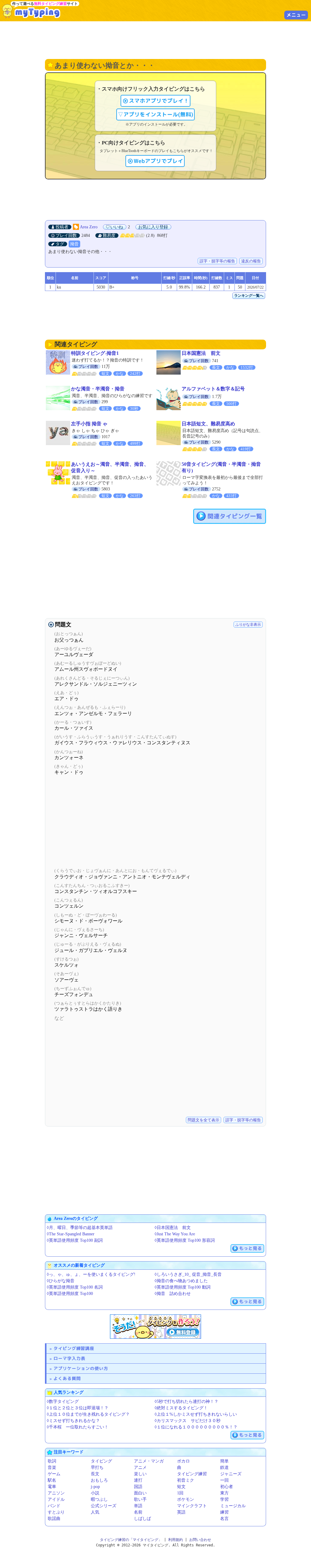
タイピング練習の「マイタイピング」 (131, 1540)
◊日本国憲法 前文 (173, 1227)
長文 (95, 1474)
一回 (224, 1480)
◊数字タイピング (63, 1401)
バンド (54, 1506)
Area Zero (88, 227)
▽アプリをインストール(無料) (155, 114)
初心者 (226, 1486)
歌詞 (52, 1461)
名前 (138, 1512)
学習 (224, 1499)
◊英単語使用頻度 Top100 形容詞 (185, 1240)
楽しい (140, 1474)
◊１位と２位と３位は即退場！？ (77, 1408)
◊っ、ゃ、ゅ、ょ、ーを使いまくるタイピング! (91, 1274)
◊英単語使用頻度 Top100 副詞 (75, 1240)
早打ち (97, 1467)
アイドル (56, 1499)
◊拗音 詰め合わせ (173, 1293)
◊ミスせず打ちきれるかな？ (73, 1420)
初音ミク (185, 1480)
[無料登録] (155, 1326)
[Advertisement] (155, 39)
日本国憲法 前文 (201, 353)
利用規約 (175, 1540)
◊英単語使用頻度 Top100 (70, 1293)
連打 (138, 1480)
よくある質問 (67, 1378)
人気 (95, 1512)
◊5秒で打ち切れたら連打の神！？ (186, 1401)
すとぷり (56, 1512)
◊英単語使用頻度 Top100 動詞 (182, 1287)
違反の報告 (251, 261)
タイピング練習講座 (73, 1348)
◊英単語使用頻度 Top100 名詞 (75, 1287)
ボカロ (183, 1461)
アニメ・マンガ (149, 1461)
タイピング (101, 1461)
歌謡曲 (54, 1518)
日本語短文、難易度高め (208, 423)
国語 (138, 1486)
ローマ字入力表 (69, 1358)
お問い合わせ (200, 1540)
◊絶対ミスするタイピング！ (181, 1408)
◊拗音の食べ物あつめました (181, 1281)
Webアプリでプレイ (158, 161)
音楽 (52, 1467)
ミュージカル (233, 1506)
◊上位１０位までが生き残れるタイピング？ (88, 1414)
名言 (224, 1518)
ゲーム (54, 1474)
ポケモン (185, 1499)
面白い (140, 1493)
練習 (224, 1512)
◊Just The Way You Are (175, 1234)
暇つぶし (99, 1499)
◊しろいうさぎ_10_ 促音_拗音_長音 (188, 1274)
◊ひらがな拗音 (60, 1281)
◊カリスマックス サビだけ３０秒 (187, 1420)
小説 (95, 1493)
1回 (180, 1493)
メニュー (296, 15)
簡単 (224, 1461)
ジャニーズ (230, 1474)
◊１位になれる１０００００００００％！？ (196, 1427)
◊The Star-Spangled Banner (70, 1234)
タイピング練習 (192, 1474)
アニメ (140, 1467)
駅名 (52, 1480)
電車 (52, 1486)
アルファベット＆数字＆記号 (213, 388)
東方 (224, 1493)
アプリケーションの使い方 (80, 1368)
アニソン (56, 1493)
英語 (181, 1512)
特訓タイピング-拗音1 (95, 353)
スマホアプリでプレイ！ (159, 101)
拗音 (74, 244)
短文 (181, 1486)
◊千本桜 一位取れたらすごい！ (77, 1427)
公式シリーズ (103, 1506)
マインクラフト (192, 1506)
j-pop (95, 1486)
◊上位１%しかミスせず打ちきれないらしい (196, 1414)
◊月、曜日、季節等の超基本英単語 (80, 1227)
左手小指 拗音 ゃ (89, 423)
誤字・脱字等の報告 (217, 261)
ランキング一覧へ (248, 295)
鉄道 (224, 1467)
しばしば (142, 1518)
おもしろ (99, 1480)
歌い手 (140, 1499)
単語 (138, 1506)
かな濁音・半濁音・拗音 (98, 388)
